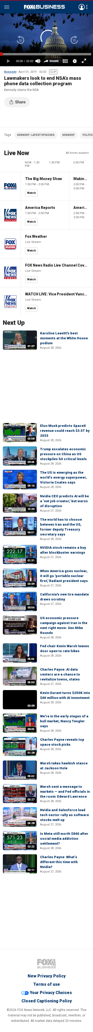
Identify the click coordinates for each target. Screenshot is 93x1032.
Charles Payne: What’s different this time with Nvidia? (59, 862)
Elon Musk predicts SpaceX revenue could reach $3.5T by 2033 (65, 431)
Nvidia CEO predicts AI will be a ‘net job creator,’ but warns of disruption (64, 501)
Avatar (82, 7)
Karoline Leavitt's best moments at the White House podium (64, 338)
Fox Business (44, 7)
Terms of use (46, 984)
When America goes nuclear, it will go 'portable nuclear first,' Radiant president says (64, 576)
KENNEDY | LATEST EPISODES (36, 135)
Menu (6, 7)
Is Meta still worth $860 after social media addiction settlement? (64, 838)
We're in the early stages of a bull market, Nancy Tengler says (64, 721)
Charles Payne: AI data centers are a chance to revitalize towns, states (60, 674)
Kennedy (10, 72)
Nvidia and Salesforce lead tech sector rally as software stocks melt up (64, 815)
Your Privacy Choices (51, 992)
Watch (31, 193)
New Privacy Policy (47, 976)
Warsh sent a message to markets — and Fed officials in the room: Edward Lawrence (65, 791)
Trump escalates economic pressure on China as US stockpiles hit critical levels (63, 454)
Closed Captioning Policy (46, 1000)
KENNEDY (68, 135)
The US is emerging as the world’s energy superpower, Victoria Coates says (63, 477)
